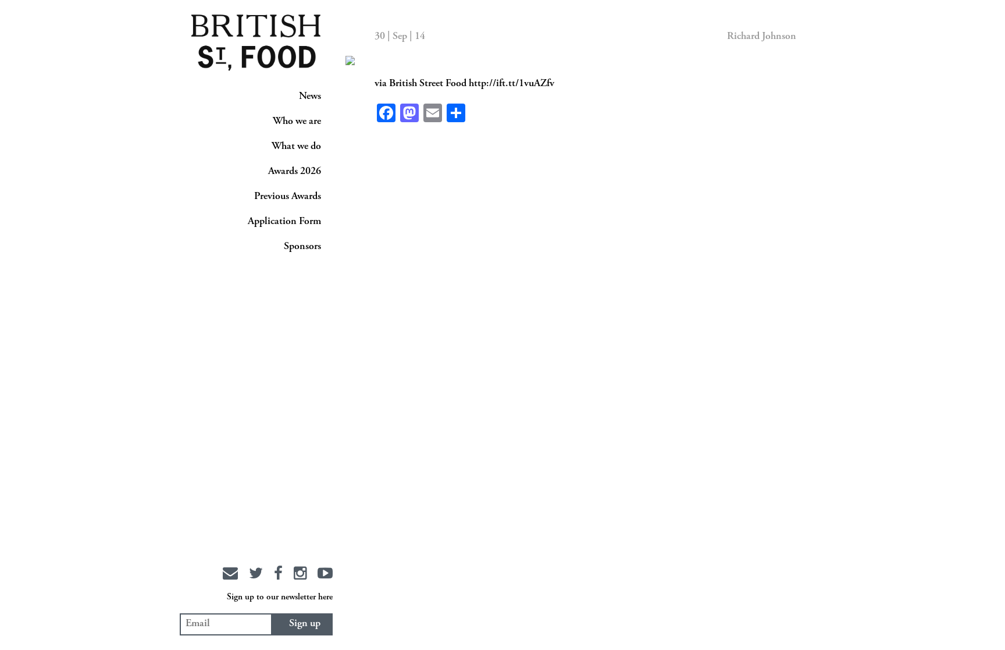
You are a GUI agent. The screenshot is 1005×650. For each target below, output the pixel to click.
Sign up (304, 624)
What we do (296, 146)
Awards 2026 (294, 171)
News (310, 96)
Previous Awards (287, 196)
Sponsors (302, 246)
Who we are (297, 121)
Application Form (284, 221)
